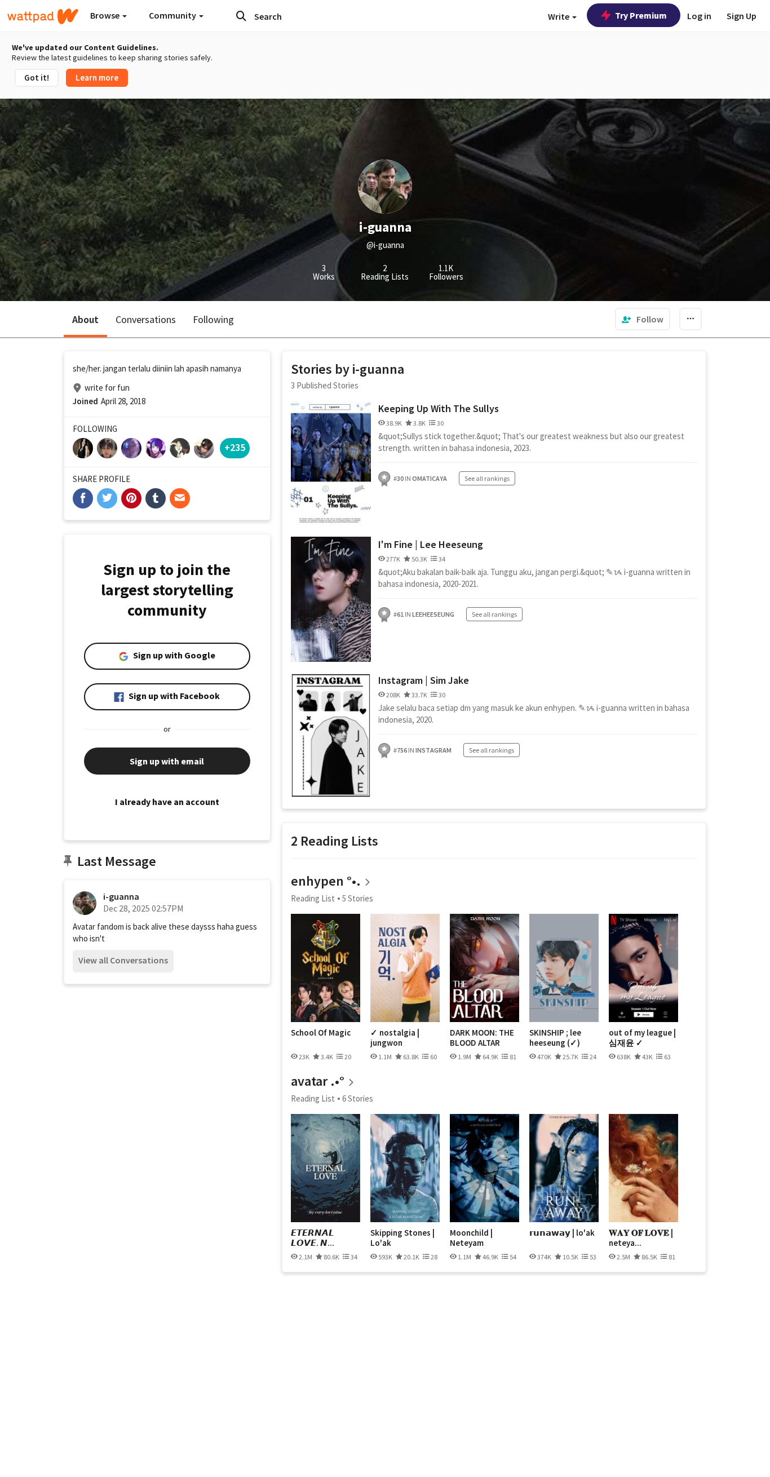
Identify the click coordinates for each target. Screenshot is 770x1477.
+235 (234, 447)
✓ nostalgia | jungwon (394, 1037)
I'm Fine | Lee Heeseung (430, 544)
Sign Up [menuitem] (741, 15)
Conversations (146, 319)
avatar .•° (317, 1081)
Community (173, 15)
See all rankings (487, 478)
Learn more (97, 77)
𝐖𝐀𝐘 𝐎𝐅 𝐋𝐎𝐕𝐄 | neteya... (641, 1238)
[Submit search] (241, 16)
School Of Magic (321, 1033)
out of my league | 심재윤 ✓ (642, 1037)
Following (213, 319)
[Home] (42, 16)
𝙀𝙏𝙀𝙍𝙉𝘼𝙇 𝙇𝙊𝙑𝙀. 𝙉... (312, 1238)
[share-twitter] (107, 498)
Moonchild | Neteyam (471, 1238)
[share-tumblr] (155, 498)
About (85, 319)
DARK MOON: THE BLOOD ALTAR (482, 1037)
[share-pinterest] (131, 498)
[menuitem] (642, 319)
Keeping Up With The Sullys (438, 408)
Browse (105, 15)
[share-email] (180, 498)
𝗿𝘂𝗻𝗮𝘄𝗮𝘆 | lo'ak (562, 1233)
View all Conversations (123, 960)
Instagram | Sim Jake (423, 680)
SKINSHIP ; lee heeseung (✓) (555, 1037)
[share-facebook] (83, 498)
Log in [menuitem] (699, 15)
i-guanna (121, 896)
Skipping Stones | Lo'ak (402, 1238)
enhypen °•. (326, 881)
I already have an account (167, 801)
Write (559, 16)
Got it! (36, 77)
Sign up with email (167, 761)
